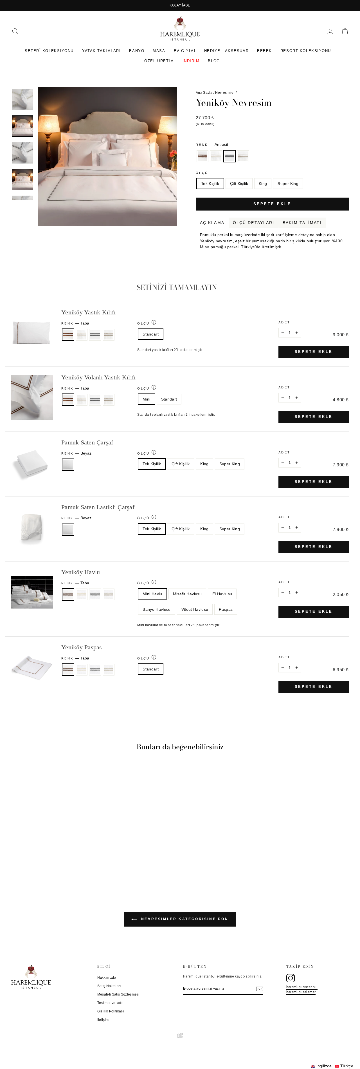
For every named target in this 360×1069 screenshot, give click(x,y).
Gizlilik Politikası (110, 1011)
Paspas (226, 609)
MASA (159, 51)
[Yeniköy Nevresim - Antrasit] (55, 864)
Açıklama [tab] (212, 222)
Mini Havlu (152, 594)
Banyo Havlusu (157, 609)
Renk (212, 144)
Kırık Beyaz (216, 156)
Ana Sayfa (204, 93)
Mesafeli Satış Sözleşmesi (118, 994)
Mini (146, 399)
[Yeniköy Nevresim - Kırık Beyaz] (47, 864)
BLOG (214, 61)
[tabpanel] (272, 239)
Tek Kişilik (210, 183)
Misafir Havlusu (187, 594)
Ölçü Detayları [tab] (253, 222)
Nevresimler (225, 93)
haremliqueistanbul (302, 987)
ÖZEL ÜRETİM (159, 61)
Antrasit (229, 156)
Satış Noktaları (109, 986)
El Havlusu (222, 594)
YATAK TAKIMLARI (101, 51)
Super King (288, 183)
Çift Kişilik (239, 183)
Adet (284, 322)
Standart (151, 334)
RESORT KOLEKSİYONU (305, 51)
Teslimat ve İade (110, 1003)
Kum (243, 156)
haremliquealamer (301, 992)
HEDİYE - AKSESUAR (226, 51)
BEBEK (264, 51)
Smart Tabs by (330, 254)
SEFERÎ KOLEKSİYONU (49, 51)
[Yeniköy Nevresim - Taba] (39, 864)
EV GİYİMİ (185, 51)
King (263, 183)
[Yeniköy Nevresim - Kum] (62, 864)
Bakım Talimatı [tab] (302, 222)
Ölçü (202, 173)
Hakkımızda (106, 977)
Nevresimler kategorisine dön (183, 919)
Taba (202, 156)
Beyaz (68, 464)
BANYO (136, 51)
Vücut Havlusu (194, 609)
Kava (345, 254)
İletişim (103, 1020)
